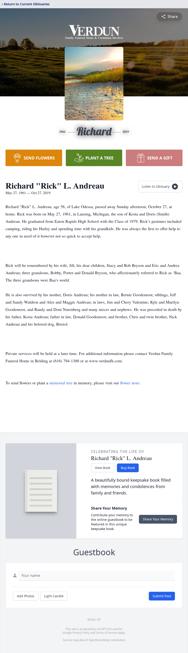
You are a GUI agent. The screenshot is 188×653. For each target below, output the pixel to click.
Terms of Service (106, 633)
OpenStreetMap (99, 640)
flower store (129, 382)
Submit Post (162, 596)
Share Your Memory (158, 519)
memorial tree (60, 382)
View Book (102, 468)
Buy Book (128, 468)
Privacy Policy (81, 633)
